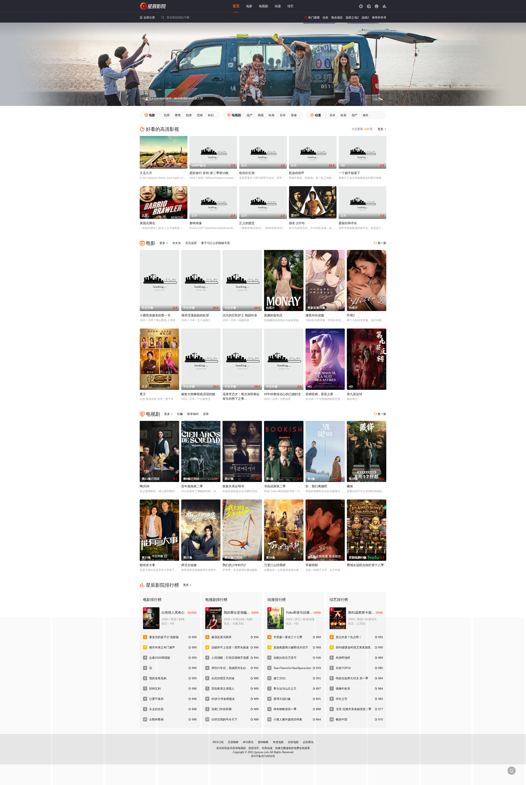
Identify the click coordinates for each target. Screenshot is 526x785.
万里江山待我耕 (275, 565)
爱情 (178, 115)
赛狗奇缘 (195, 223)
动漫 (278, 6)
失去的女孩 (156, 709)
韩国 (261, 115)
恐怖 (200, 115)
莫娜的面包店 (273, 315)
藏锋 (350, 486)
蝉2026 (144, 486)
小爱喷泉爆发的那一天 (155, 315)
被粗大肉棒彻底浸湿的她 (198, 394)
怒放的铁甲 (296, 173)
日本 (283, 115)
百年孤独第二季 (192, 486)
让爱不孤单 (156, 698)
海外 (365, 115)
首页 (236, 6)
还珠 (206, 414)
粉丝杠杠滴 (247, 173)
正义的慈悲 (247, 223)
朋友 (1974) (297, 223)
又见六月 (146, 173)
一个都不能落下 (349, 173)
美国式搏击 (147, 223)
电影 (249, 6)
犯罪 (167, 115)
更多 (381, 129)
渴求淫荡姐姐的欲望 (195, 315)
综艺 (290, 6)
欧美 (272, 115)
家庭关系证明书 (233, 486)
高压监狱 (191, 243)
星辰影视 (153, 6)
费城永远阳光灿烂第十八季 (365, 565)
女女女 (176, 243)
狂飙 (180, 414)
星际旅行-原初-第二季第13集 (209, 173)
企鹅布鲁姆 (156, 719)
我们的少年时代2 (234, 565)
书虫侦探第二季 (275, 486)
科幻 (211, 115)
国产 (250, 115)
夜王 (143, 394)
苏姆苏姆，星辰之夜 (319, 394)
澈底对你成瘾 (315, 315)
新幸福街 (193, 414)
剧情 (189, 115)
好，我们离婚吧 (316, 486)
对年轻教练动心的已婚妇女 (282, 394)
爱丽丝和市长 (348, 223)
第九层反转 (354, 394)
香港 (294, 115)
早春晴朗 (312, 565)
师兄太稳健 (189, 565)
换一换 (380, 243)
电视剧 (263, 6)
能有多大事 (147, 565)
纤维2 (351, 315)
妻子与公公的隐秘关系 (215, 243)
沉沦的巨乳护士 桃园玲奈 (240, 315)
